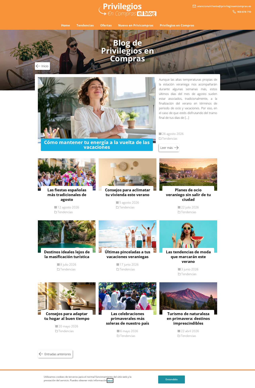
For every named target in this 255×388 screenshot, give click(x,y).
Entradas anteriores (57, 354)
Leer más (166, 148)
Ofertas (106, 25)
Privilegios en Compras (177, 25)
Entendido (172, 379)
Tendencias (85, 25)
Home (65, 25)
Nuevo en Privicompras (135, 25)
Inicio (44, 66)
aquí (110, 380)
